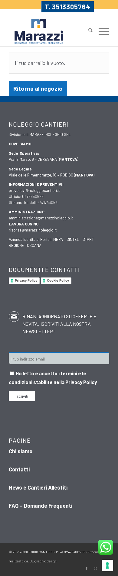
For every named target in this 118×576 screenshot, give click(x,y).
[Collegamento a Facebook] (86, 568)
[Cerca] (87, 31)
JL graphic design (43, 561)
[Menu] (101, 31)
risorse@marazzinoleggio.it (33, 230)
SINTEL (73, 239)
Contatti (19, 469)
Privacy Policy (26, 280)
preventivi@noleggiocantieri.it (34, 190)
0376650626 (33, 196)
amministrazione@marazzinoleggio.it (41, 217)
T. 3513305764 (67, 7)
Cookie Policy (58, 280)
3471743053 (47, 202)
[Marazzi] (49, 31)
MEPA (58, 239)
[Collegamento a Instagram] (95, 568)
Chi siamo (20, 451)
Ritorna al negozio (38, 88)
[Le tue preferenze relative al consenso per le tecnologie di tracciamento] (107, 565)
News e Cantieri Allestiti (38, 487)
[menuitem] (87, 28)
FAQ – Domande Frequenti (40, 505)
